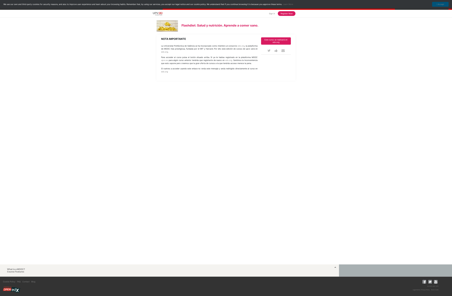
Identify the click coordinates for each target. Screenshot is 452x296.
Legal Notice (416, 290)
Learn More (288, 4)
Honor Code (434, 290)
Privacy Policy (425, 290)
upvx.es (164, 60)
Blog (33, 281)
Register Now (287, 13)
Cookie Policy (9, 281)
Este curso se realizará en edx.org (275, 41)
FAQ (19, 281)
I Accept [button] (440, 4)
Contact (26, 281)
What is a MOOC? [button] (16, 269)
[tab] (171, 269)
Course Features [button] (15, 271)
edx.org (241, 46)
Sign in (272, 13)
